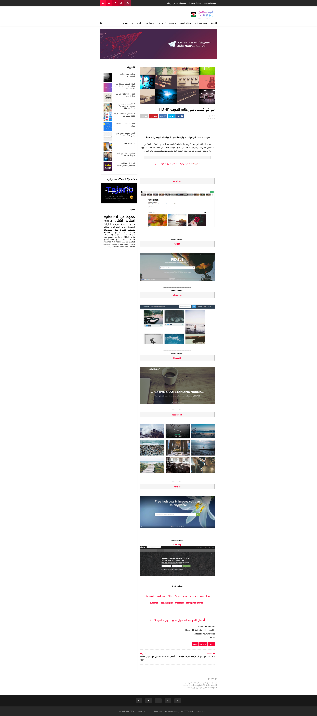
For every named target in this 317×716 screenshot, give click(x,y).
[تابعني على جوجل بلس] (127, 3)
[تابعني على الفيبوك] (115, 3)
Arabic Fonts (124, 247)
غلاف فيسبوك (120, 232)
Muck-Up (108, 220)
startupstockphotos (194, 603)
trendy (114, 244)
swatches (107, 242)
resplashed (177, 414)
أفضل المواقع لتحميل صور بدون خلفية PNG (177, 620)
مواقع (195, 644)
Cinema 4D (107, 244)
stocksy (177, 544)
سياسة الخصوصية (210, 3)
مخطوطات (108, 230)
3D (118, 244)
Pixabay (177, 486)
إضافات (132, 241)
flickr (170, 596)
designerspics (167, 603)
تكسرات (123, 230)
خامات (124, 239)
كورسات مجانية (120, 234)
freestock (193, 596)
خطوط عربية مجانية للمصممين (127, 75)
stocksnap (161, 596)
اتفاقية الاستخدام (179, 3)
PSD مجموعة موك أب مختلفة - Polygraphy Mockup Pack (126, 106)
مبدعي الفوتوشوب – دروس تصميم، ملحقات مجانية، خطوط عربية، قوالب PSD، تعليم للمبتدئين (151, 711)
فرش (116, 230)
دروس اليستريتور (129, 244)
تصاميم (125, 241)
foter (185, 596)
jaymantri (154, 603)
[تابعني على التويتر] (109, 3)
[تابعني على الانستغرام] (121, 3)
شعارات (126, 237)
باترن (133, 237)
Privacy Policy (195, 3)
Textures (116, 247)
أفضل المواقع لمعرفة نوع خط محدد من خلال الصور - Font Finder (125, 86)
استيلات (131, 226)
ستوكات (203, 644)
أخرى (122, 217)
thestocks (179, 603)
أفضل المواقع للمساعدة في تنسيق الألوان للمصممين (172, 164)
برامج (121, 244)
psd (115, 217)
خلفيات (211, 644)
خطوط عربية (128, 224)
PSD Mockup (117, 242)
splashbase (177, 295)
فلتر (117, 239)
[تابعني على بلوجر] (103, 3)
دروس (116, 224)
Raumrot (177, 358)
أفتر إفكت (109, 247)
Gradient (132, 247)
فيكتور (106, 226)
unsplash (177, 181)
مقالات (132, 239)
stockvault (149, 596)
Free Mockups (129, 143)
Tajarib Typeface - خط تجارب (122, 179)
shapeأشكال (109, 239)
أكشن (119, 220)
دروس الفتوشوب (118, 226)
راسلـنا (169, 3)
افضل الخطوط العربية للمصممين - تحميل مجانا (126, 164)
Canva (178, 596)
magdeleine (205, 596)
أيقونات (107, 224)
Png (111, 234)
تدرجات (106, 234)
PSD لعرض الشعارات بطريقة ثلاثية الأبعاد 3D (124, 114)
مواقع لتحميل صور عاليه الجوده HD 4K (126, 154)
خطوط (130, 217)
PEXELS (177, 244)
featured (107, 232)
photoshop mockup (113, 237)
